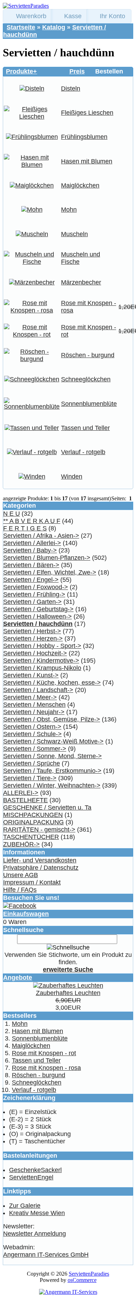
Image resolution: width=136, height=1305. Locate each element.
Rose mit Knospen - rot (44, 1053)
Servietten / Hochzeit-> (35, 653)
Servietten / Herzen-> (33, 638)
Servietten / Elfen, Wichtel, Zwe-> (49, 572)
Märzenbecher (81, 282)
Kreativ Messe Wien (37, 1212)
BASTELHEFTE (25, 800)
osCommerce (82, 1280)
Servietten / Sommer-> (34, 748)
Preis (77, 71)
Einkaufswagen (26, 913)
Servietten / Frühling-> (34, 594)
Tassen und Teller (85, 427)
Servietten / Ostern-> (32, 726)
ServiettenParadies (89, 1274)
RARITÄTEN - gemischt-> (39, 829)
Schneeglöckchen (86, 379)
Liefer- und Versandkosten (39, 860)
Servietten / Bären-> (31, 565)
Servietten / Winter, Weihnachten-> (51, 785)
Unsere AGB (20, 875)
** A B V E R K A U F (31, 520)
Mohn (69, 209)
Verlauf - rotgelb (83, 452)
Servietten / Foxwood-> (35, 587)
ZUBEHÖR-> (21, 844)
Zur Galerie (24, 1205)
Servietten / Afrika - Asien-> (41, 535)
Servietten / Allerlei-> (32, 542)
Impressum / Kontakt (32, 882)
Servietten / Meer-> (30, 697)
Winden (71, 476)
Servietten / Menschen (34, 704)
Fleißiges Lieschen (87, 112)
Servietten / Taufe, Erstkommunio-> (52, 770)
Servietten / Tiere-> (29, 778)
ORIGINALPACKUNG (33, 822)
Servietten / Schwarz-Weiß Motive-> (53, 741)
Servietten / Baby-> (30, 550)
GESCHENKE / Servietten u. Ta (47, 807)
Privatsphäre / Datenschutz (40, 867)
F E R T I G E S (25, 528)
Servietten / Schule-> (32, 734)
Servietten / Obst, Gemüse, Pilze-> (51, 719)
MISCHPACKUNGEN (33, 814)
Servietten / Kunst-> (31, 675)
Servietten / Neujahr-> (34, 711)
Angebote (17, 977)
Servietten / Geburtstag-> (38, 609)
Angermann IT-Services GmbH (46, 1254)
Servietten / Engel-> (31, 579)
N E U (11, 513)
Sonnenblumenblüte (89, 403)
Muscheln (74, 234)
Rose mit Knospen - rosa (46, 1067)
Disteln (70, 88)
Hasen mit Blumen (86, 161)
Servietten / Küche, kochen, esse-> (52, 682)
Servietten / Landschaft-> (38, 689)
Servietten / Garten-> (32, 601)
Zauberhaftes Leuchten (68, 992)
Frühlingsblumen (84, 136)
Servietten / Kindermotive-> (41, 660)
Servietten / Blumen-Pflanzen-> (46, 557)
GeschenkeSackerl (35, 1169)
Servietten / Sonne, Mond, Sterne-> (52, 756)
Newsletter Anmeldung (34, 1233)
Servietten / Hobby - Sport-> (42, 645)
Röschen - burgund (87, 355)
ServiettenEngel (31, 1177)
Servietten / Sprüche (31, 763)
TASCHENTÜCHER (31, 836)
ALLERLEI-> (20, 792)
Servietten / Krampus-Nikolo (42, 667)
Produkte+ (21, 71)
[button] (28, 16)
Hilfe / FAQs (20, 889)
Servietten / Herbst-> (32, 631)
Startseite (21, 27)
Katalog (53, 27)
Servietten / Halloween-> (37, 616)
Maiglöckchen (80, 185)
